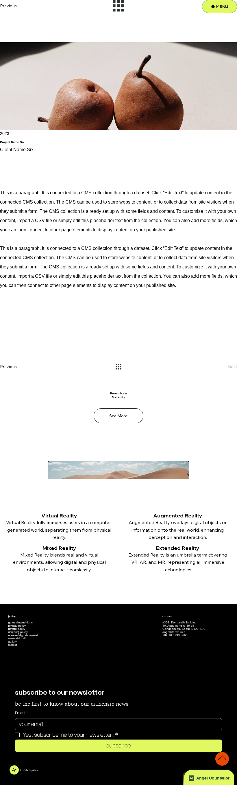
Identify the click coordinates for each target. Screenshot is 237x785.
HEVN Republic (29, 770)
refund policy (16, 628)
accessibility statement (23, 635)
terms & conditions (20, 622)
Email (21, 712)
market (12, 644)
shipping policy (18, 632)
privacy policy (17, 625)
